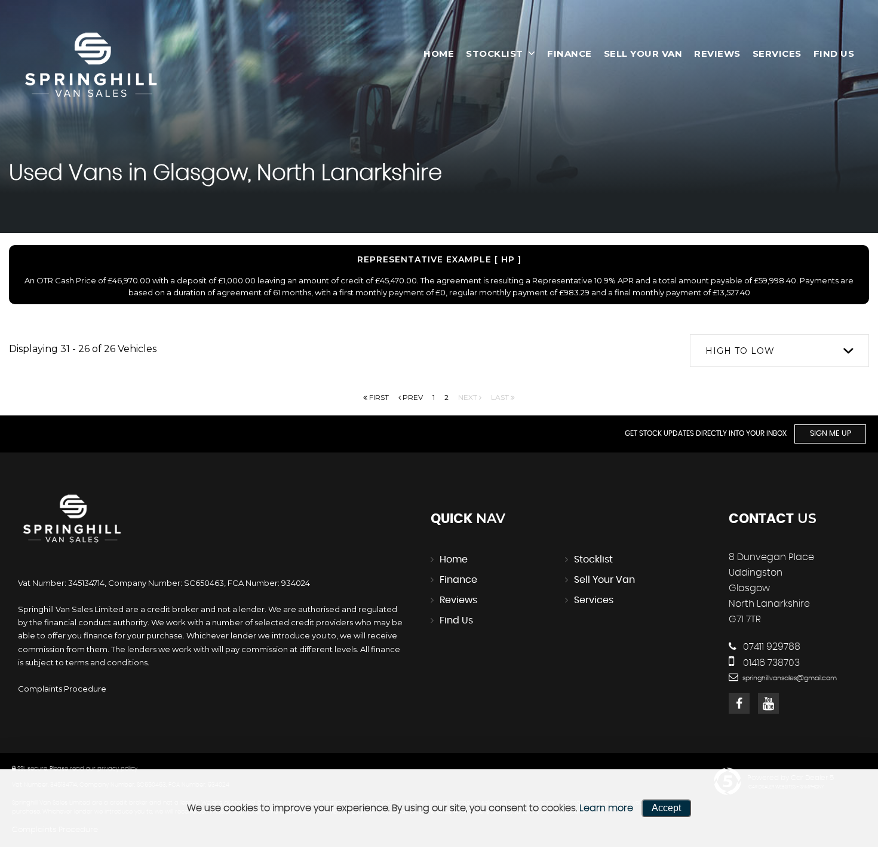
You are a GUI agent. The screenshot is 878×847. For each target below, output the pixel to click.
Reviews (717, 53)
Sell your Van (643, 53)
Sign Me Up (830, 434)
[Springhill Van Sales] (92, 66)
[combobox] (779, 350)
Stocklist (494, 53)
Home (438, 53)
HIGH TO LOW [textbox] (740, 350)
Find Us (834, 53)
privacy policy (117, 769)
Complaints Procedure (62, 688)
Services (777, 53)
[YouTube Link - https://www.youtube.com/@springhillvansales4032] (768, 703)
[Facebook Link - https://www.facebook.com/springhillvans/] (739, 703)
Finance (569, 53)
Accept (666, 808)
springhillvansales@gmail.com (789, 678)
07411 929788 (770, 647)
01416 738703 (770, 663)
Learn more (606, 808)
